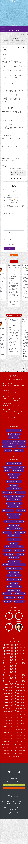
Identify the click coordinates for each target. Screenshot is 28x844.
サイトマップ (20, 808)
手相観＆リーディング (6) (15, 568)
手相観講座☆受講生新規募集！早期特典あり (13, 276)
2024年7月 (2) (20, 666)
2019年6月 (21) (8, 753)
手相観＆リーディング (17, 160)
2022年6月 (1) (20, 699)
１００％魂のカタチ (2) (14, 463)
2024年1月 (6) (9, 675)
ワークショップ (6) (14, 539)
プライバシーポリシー (9, 808)
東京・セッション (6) (15, 576)
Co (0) (8, 471)
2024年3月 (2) (9, 672)
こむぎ (9, 621)
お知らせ (6, 160)
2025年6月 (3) (20, 651)
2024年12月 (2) (8, 660)
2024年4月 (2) (20, 669)
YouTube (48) (14, 478)
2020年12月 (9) (8, 726)
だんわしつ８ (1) (8, 510)
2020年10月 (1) (9, 729)
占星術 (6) (8, 550)
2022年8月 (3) (20, 696)
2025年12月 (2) (8, 648)
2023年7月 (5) (9, 684)
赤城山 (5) (8, 601)
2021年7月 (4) (9, 717)
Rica (9, 632)
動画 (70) (23, 447)
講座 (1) (21, 597)
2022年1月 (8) (9, 708)
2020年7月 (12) (21, 732)
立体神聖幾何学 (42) (14, 590)
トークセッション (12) (14, 514)
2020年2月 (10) (8, 741)
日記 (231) (9, 450)
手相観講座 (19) (14, 572)
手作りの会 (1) (15, 558)
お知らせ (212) (14, 438)
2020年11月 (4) (21, 726)
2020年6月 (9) (9, 735)
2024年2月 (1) (20, 672)
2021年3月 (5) (9, 723)
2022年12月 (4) (20, 690)
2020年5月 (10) (20, 735)
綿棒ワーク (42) (21, 594)
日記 (25, 355)
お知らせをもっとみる (14, 418)
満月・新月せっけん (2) (14, 579)
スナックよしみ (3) (14, 507)
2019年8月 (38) (8, 750)
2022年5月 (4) (9, 702)
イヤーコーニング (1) (15, 489)
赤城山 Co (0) (19, 601)
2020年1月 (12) (21, 741)
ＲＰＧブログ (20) (15, 474)
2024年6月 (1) (9, 669)
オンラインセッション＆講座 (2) (15, 496)
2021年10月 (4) (21, 711)
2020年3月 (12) (20, 738)
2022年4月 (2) (20, 702)
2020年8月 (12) (8, 732)
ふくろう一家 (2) (14, 518)
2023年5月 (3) (9, 687)
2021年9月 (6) (9, 714)
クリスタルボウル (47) (14, 500)
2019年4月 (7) (15, 756)
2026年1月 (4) (20, 645)
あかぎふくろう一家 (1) (14, 481)
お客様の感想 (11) (15, 434)
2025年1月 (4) (20, 657)
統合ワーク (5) (8, 594)
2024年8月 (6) (9, 666)
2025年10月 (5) (21, 648)
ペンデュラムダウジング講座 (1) (15, 521)
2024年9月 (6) (21, 663)
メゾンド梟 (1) (15, 525)
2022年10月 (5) (21, 693)
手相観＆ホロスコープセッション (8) (15, 565)
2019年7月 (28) (21, 750)
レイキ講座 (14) (20, 532)
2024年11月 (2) (21, 660)
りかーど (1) (8, 532)
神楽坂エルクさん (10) (14, 587)
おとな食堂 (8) (8, 492)
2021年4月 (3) (20, 720)
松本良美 (6, 158)
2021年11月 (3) (8, 711)
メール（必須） (8, 239)
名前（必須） (7, 233)
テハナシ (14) (21, 510)
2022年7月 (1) (9, 699)
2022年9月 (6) (9, 696)
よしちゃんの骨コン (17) (15, 529)
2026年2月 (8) (9, 645)
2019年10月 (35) (8, 747)
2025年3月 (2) (20, 654)
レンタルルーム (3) (14, 536)
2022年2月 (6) (20, 705)
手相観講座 (12, 304)
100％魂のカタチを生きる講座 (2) (14, 467)
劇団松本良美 (14, 38)
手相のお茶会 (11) (15, 561)
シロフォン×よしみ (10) (15, 503)
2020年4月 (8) (9, 738)
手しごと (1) (21, 554)
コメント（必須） (9, 213)
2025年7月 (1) (9, 651)
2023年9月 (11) (9, 681)
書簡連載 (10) (19, 450)
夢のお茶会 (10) (19, 550)
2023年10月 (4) (21, 678)
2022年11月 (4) (8, 693)
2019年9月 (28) (21, 747)
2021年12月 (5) (20, 708)
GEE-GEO (19, 621)
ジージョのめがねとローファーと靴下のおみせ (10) (14, 442)
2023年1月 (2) (9, 690)
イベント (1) (14, 485)
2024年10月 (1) (9, 663)
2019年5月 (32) (21, 753)
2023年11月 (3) (8, 678)
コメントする (10, 248)
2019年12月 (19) (8, 744)
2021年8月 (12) (20, 714)
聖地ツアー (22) (10, 597)
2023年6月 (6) (20, 684)
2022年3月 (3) (9, 705)
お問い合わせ (14, 810)
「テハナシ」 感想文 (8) (14, 430)
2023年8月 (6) (21, 681)
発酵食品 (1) (14, 583)
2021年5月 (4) (9, 720)
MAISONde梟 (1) (18, 471)
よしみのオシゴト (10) (10, 447)
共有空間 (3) (14, 543)
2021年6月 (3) (20, 717)
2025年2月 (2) (9, 657)
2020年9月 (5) (21, 729)
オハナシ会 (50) (21, 492)
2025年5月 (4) (9, 654)
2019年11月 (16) (21, 744)
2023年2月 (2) (20, 687)
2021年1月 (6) (20, 723)
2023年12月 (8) (20, 675)
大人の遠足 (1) (9, 554)
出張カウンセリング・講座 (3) (14, 547)
